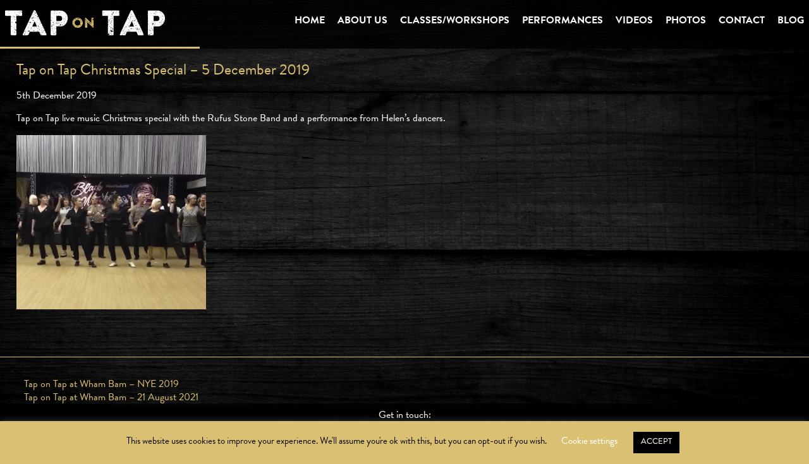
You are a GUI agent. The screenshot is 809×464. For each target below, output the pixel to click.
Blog (790, 20)
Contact (742, 20)
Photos (686, 20)
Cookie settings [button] (589, 441)
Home (310, 20)
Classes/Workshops (454, 20)
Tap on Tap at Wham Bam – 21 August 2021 (111, 397)
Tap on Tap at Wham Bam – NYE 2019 (101, 383)
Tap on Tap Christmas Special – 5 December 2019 (163, 69)
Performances (562, 20)
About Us (362, 20)
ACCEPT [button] (656, 441)
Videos (634, 20)
